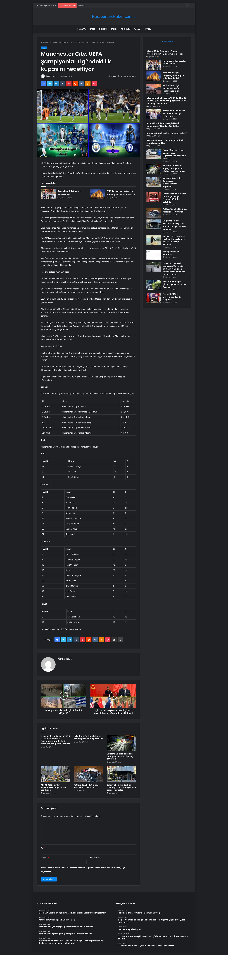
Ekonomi (103, 29)
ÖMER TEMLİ (50, 76)
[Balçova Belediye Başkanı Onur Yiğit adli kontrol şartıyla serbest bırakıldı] (121, 774)
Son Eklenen (167, 41)
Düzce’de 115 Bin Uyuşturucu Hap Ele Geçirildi (172, 297)
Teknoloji (125, 29)
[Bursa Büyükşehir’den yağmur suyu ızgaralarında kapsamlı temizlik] (153, 154)
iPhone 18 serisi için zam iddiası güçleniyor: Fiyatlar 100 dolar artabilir (174, 197)
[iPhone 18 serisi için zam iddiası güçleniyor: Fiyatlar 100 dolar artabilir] (153, 197)
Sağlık (114, 29)
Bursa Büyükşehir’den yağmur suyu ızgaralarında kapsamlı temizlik (174, 154)
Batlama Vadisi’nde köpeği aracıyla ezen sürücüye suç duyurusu (120, 756)
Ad (43, 848)
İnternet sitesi (96, 858)
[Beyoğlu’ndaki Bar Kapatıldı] (153, 255)
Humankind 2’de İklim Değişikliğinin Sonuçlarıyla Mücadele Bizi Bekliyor (163, 124)
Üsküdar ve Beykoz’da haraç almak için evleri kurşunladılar (88, 737)
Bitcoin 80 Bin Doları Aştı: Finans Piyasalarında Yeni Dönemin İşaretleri (164, 52)
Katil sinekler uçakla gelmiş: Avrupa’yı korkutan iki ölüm (172, 88)
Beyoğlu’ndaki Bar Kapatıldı (171, 253)
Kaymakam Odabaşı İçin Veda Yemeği (175, 62)
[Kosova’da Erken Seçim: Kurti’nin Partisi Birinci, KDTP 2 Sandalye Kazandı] (153, 240)
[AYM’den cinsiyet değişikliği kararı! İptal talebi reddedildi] (97, 194)
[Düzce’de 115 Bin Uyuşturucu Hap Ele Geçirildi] (153, 298)
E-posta (45, 858)
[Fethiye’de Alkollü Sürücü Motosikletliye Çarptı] (88, 774)
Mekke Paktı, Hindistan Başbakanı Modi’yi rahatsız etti (174, 113)
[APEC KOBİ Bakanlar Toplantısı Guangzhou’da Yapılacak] (55, 774)
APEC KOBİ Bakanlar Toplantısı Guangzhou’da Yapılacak (53, 787)
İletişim (147, 29)
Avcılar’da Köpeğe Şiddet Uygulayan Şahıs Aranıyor (174, 284)
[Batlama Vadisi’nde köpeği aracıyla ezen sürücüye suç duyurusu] (121, 743)
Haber (92, 29)
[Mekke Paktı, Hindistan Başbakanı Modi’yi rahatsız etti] (153, 114)
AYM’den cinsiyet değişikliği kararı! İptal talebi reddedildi (101, 5)
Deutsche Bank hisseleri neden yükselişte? (166, 133)
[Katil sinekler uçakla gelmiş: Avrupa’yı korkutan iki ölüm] (153, 89)
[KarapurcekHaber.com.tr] (114, 16)
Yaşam (137, 29)
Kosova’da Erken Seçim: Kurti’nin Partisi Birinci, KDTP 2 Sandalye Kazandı (174, 240)
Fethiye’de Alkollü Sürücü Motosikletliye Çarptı (86, 786)
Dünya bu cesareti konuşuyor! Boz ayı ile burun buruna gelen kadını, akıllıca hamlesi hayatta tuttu (174, 269)
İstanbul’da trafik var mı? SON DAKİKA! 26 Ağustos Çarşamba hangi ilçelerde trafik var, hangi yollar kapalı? (55, 740)
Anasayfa (81, 29)
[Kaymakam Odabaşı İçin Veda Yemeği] (48, 194)
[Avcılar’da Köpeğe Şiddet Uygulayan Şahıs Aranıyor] (153, 285)
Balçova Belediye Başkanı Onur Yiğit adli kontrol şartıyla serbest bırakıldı (121, 787)
